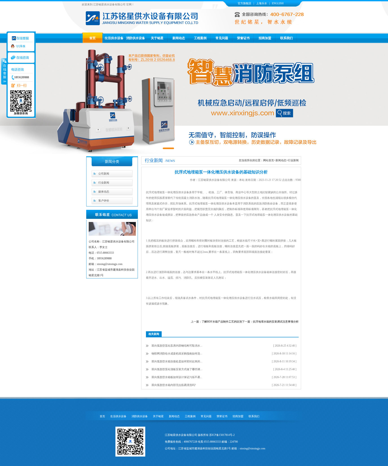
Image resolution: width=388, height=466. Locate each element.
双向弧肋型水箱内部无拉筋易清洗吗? (174, 385)
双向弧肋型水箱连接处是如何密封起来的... (177, 361)
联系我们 (286, 38)
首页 (92, 38)
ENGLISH (278, 3)
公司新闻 (103, 173)
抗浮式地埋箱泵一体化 (259, 214)
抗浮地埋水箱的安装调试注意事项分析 (276, 321)
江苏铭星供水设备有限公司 (109, 4)
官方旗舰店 (244, 3)
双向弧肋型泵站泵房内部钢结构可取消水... (177, 345)
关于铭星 (157, 38)
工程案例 (200, 38)
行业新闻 (103, 182)
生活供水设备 (114, 38)
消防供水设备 (135, 38)
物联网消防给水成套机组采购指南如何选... (177, 353)
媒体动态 (103, 191)
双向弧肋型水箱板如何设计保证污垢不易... (177, 377)
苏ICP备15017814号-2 (222, 435)
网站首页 (268, 160)
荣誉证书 (243, 38)
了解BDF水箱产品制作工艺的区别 (222, 321)
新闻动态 (178, 38)
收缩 (4, 71)
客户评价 (103, 200)
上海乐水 (261, 3)
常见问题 (222, 38)
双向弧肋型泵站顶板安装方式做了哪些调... (177, 369)
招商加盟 (265, 38)
